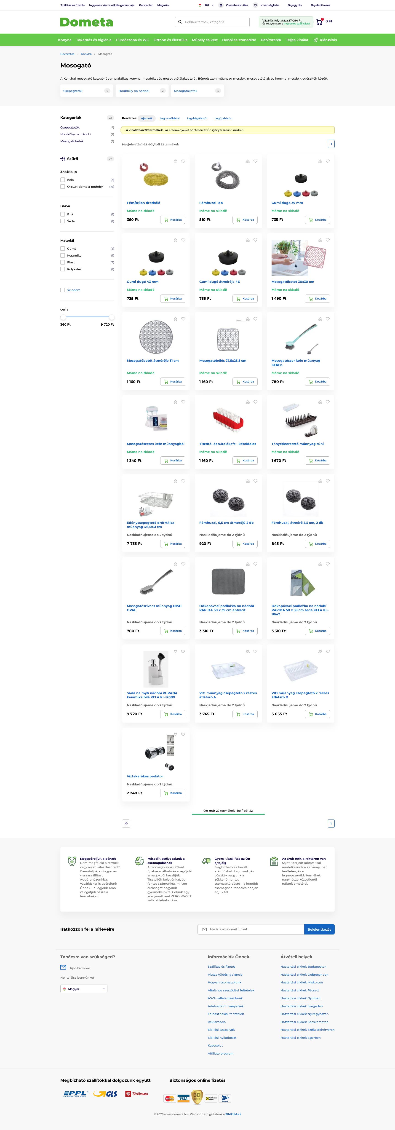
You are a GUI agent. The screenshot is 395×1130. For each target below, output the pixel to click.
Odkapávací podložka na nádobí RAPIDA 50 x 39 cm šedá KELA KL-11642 (300, 610)
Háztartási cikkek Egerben (300, 1037)
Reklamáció (217, 1022)
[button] (183, 161)
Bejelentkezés (320, 5)
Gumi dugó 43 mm (143, 282)
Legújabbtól (223, 118)
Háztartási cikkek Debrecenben (304, 974)
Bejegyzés (295, 5)
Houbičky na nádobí (87, 134)
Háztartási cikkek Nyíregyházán (304, 1014)
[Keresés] (180, 22)
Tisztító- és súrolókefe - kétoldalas (227, 444)
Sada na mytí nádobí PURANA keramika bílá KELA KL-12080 (152, 695)
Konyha (86, 54)
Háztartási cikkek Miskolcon (301, 982)
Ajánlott (146, 118)
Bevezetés (67, 54)
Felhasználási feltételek (226, 1014)
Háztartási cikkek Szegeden (301, 1006)
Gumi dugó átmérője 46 (219, 282)
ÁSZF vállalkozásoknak (225, 998)
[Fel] (126, 823)
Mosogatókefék (87, 141)
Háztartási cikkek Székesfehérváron (307, 1029)
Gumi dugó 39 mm (287, 203)
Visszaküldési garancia (225, 974)
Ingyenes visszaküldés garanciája (111, 5)
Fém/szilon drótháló (143, 203)
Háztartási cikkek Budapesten (303, 966)
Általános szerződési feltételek (231, 990)
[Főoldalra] (86, 22)
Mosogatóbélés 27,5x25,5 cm (222, 361)
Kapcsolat (146, 5)
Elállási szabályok (221, 1029)
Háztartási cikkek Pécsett (299, 990)
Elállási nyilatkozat (222, 1037)
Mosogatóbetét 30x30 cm (293, 282)
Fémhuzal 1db (211, 203)
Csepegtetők (87, 127)
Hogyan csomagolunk (224, 982)
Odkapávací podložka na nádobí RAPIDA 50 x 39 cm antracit (226, 608)
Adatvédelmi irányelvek (226, 1006)
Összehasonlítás (237, 5)
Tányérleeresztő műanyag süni (298, 444)
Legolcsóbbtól (169, 118)
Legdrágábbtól (197, 118)
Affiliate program (221, 1053)
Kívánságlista (270, 5)
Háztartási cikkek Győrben (300, 998)
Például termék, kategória (204, 22)
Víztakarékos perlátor (145, 776)
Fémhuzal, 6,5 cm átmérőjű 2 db (226, 523)
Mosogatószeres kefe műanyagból (155, 444)
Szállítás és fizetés (72, 5)
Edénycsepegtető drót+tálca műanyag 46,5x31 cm (150, 525)
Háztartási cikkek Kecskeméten (304, 1022)
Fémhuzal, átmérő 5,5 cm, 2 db (297, 523)
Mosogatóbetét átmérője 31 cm (153, 361)
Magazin (163, 5)
